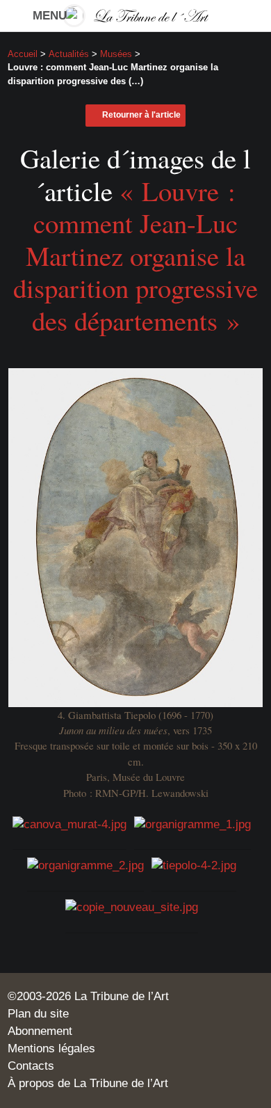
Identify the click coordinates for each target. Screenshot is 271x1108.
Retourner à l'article (141, 115)
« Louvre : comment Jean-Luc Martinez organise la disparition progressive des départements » (135, 255)
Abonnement (40, 1031)
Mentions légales (51, 1048)
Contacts (31, 1066)
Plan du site (38, 1013)
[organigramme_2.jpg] (85, 865)
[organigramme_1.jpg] (192, 823)
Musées (116, 54)
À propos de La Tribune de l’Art (88, 1083)
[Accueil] (136, 15)
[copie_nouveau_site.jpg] (131, 907)
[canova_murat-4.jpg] (69, 823)
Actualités (69, 54)
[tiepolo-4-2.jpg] (193, 865)
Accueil (23, 54)
